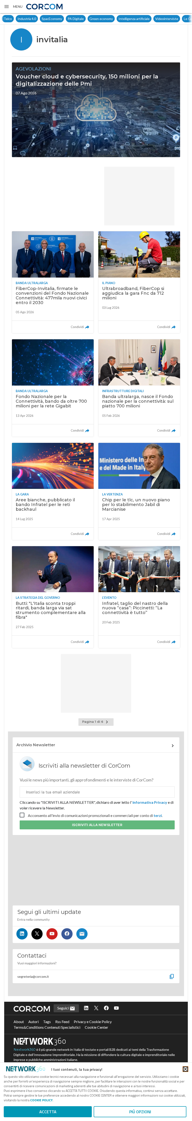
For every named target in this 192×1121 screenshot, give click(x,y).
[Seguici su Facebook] (67, 933)
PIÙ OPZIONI (140, 1112)
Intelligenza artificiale (120, 19)
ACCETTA (47, 1112)
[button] (13, 6)
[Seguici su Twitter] (37, 933)
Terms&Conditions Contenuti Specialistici (47, 1027)
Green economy (87, 19)
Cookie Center (96, 1027)
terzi (158, 815)
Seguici (63, 1008)
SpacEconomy (38, 19)
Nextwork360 (25, 1050)
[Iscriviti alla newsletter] (82, 933)
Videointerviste (152, 19)
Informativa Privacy (150, 802)
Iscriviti (97, 825)
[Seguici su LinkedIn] (22, 933)
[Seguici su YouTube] (52, 933)
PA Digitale (62, 19)
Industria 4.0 (13, 19)
